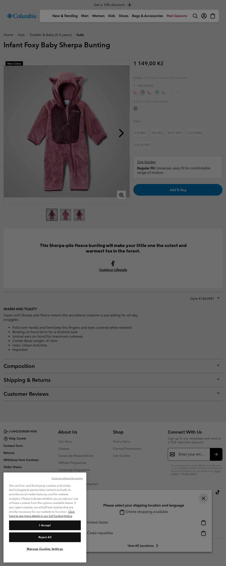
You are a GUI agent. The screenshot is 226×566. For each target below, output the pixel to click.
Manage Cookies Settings (45, 549)
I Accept (45, 525)
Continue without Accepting (67, 478)
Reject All (45, 537)
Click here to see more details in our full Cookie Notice (42, 514)
